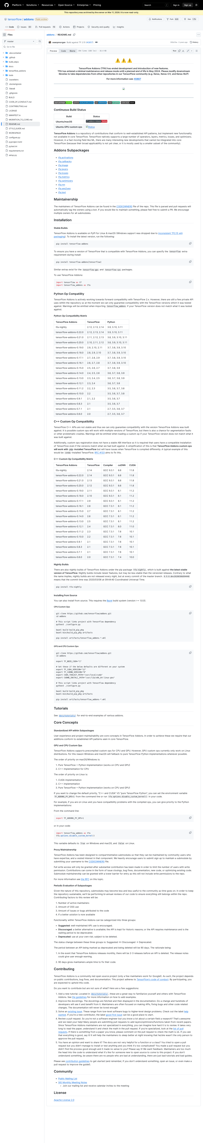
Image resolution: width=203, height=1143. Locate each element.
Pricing (97, 5)
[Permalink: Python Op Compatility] (52, 294)
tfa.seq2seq (64, 188)
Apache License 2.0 (64, 1100)
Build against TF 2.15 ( (77, 42)
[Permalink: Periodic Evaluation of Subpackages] (52, 885)
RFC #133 (100, 452)
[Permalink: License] (52, 1093)
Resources (47, 5)
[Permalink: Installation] (52, 220)
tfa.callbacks (65, 161)
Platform (16, 5)
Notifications (157, 19)
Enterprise (82, 5)
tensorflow (15, 19)
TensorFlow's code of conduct (152, 979)
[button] (191, 243)
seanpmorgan (59, 42)
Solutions (31, 5)
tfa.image (63, 165)
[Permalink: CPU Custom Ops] (52, 607)
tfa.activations (65, 157)
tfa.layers (63, 169)
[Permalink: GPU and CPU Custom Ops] (52, 646)
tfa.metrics (63, 176)
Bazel (109, 600)
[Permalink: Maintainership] (52, 199)
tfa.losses (63, 173)
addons (29, 19)
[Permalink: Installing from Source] (52, 595)
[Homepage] (6, 5)
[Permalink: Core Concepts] (52, 722)
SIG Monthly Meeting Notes (72, 1082)
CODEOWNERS (124, 206)
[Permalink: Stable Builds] (52, 228)
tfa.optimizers (65, 180)
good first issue (114, 1014)
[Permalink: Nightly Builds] (52, 564)
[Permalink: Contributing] (52, 969)
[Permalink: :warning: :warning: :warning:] (52, 60)
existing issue (75, 1011)
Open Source (65, 5)
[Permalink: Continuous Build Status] (52, 110)
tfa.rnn (61, 184)
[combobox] (23, 47)
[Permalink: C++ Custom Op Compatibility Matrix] (52, 459)
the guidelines (79, 997)
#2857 (90, 42)
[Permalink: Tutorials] (52, 708)
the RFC (85, 879)
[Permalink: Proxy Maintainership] (52, 850)
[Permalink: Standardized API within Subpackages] (52, 730)
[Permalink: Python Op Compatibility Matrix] (52, 316)
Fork (174, 19)
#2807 (137, 78)
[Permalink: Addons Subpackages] (52, 150)
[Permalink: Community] (52, 1071)
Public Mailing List (67, 1078)
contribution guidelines (77, 1061)
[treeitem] (21, 124)
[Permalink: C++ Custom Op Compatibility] (52, 421)
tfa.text (62, 192)
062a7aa (173, 42)
